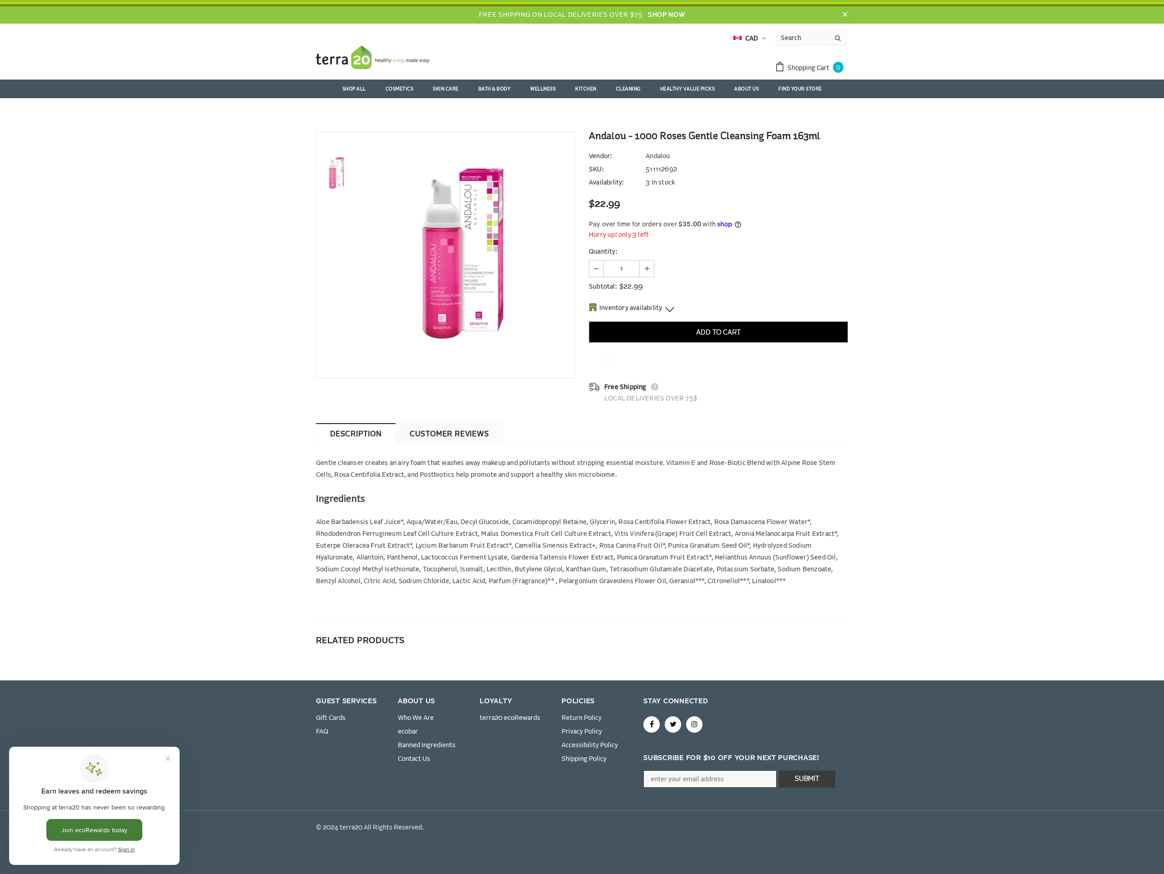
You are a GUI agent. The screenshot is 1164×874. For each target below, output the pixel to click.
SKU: (596, 169)
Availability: (606, 183)
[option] (466, 255)
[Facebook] (651, 724)
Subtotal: (603, 287)
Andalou (658, 156)
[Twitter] (673, 724)
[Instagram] (694, 724)
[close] (844, 15)
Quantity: (603, 252)
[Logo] (373, 59)
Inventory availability (630, 308)
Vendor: (600, 156)
